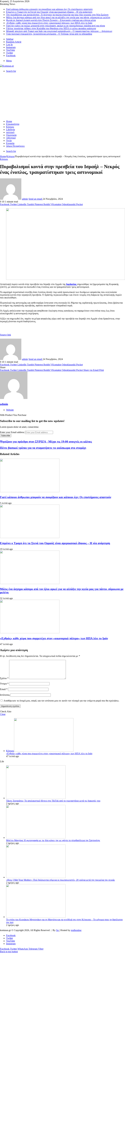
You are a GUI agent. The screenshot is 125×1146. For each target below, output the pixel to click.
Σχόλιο (4, 678)
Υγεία (9, 140)
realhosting (76, 930)
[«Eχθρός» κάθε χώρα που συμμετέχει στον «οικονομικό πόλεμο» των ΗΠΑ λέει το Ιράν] (29, 632)
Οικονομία (11, 135)
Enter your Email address (12, 432)
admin (25, 199)
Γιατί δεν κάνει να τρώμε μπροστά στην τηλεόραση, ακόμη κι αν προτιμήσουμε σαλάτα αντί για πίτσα (55, 25)
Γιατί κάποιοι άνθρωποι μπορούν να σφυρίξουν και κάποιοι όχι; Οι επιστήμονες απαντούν (49, 9)
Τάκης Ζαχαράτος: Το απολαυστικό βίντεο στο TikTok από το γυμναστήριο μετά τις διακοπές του (53, 800)
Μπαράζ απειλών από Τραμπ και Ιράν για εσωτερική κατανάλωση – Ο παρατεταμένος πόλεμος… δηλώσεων (59, 31)
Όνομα (4, 683)
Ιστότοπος (5, 695)
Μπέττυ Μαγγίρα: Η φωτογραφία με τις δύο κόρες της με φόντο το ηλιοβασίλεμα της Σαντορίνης (53, 840)
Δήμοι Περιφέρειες (15, 146)
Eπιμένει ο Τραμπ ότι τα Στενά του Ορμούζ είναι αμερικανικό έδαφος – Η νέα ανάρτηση (49, 12)
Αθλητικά (11, 137)
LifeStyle (10, 129)
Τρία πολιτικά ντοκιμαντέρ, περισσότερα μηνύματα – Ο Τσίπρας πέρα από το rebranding (49, 34)
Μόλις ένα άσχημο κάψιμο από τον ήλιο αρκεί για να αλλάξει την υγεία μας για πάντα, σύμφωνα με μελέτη (58, 17)
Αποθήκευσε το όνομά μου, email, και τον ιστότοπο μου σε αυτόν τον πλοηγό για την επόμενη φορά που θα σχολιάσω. (61, 700)
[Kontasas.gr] (7, 66)
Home (9, 121)
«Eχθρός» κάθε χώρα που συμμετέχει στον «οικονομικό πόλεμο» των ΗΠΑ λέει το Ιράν (49, 23)
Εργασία (10, 143)
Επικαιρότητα (12, 124)
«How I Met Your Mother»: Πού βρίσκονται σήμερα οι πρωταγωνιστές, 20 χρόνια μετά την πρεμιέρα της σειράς (60, 880)
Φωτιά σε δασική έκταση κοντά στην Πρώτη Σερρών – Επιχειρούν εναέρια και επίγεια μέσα (51, 20)
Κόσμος (10, 127)
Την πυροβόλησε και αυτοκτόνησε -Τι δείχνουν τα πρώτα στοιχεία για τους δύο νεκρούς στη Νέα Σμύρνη (57, 14)
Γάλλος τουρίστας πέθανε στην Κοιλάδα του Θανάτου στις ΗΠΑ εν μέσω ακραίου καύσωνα (51, 28)
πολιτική (10, 132)
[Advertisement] (62, 96)
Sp (57, 930)
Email (3, 689)
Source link (5, 334)
